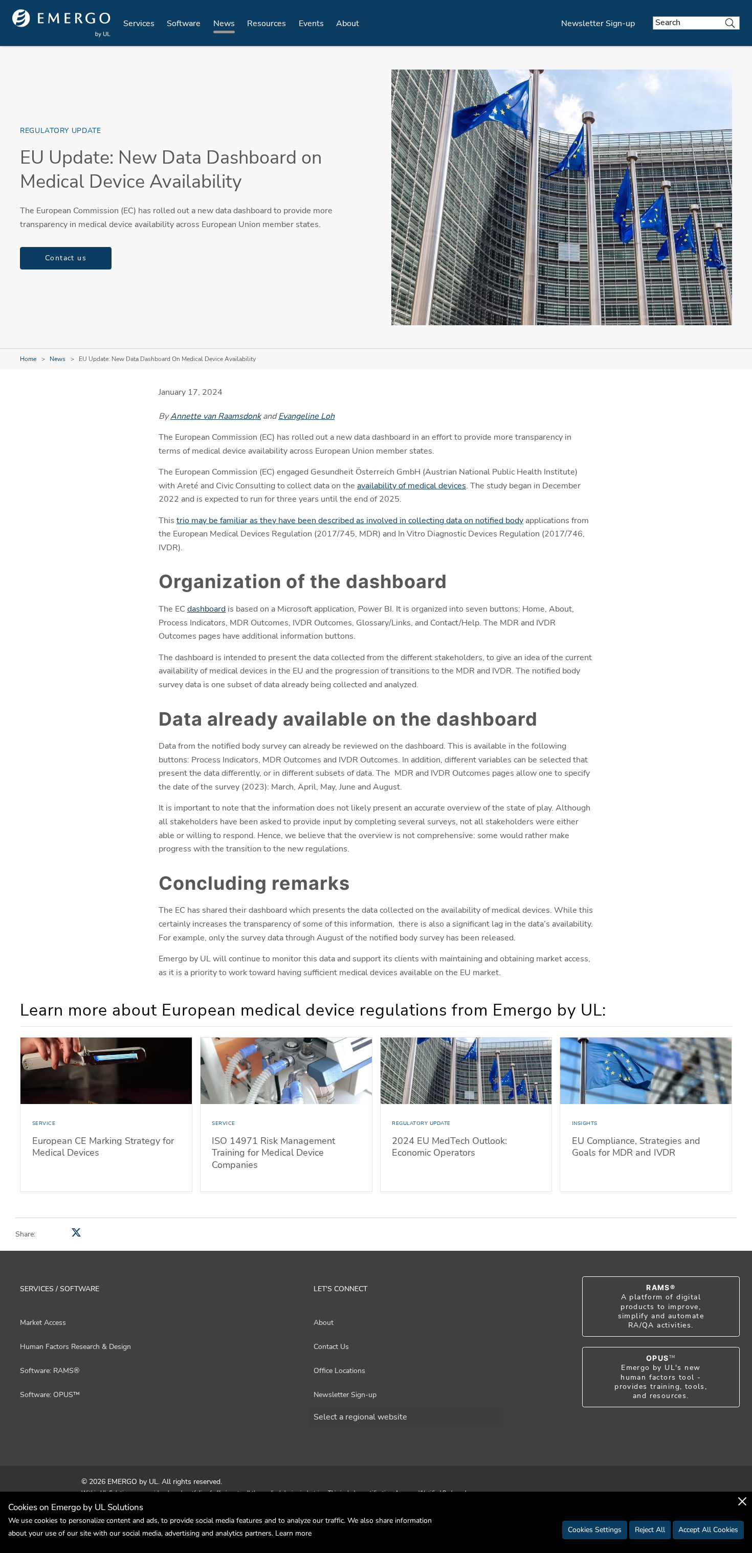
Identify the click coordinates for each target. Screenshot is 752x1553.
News (224, 23)
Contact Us (331, 1347)
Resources (266, 23)
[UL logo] (61, 23)
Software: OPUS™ (50, 1395)
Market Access (43, 1322)
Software (184, 23)
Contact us (65, 258)
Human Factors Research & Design (75, 1347)
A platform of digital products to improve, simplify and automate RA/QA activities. (661, 1306)
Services (138, 23)
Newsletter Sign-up (598, 23)
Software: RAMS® (49, 1371)
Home (28, 359)
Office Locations (339, 1371)
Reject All (650, 1530)
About (347, 23)
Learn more (293, 1533)
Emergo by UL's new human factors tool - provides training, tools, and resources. (660, 1377)
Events (311, 23)
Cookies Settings (595, 1530)
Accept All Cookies (708, 1530)
